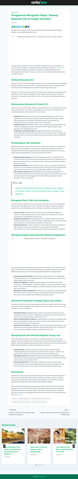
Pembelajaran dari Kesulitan (39, 401)
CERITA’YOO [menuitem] (61, 68)
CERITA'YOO (41, 476)
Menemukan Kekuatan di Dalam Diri (41, 398)
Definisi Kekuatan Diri (24, 398)
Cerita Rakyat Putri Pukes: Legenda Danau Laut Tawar (64, 449)
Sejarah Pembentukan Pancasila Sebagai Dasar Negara (39, 188)
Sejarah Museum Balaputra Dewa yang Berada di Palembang (55, 412)
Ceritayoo (14, 398)
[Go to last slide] (4, 446)
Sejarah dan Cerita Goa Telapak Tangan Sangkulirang (38, 449)
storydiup (20, 394)
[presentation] (13, 436)
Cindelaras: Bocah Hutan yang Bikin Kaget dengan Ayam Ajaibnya (22, 412)
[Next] (74, 446)
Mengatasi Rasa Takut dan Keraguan (21, 401)
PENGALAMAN (14, 12)
